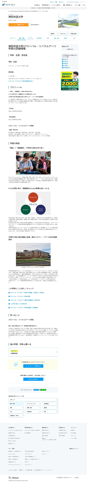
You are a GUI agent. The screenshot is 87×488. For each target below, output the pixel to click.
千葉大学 (66, 65)
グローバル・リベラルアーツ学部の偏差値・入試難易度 (24, 307)
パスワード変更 (74, 438)
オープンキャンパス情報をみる (33, 366)
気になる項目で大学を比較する (14, 438)
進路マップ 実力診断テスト (13, 459)
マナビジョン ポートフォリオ (13, 464)
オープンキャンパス (31, 403)
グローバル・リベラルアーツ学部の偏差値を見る (20, 81)
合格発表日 (29, 411)
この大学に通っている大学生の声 (19, 303)
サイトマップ (49, 470)
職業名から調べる (45, 430)
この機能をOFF (69, 49)
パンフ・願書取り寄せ (18, 24)
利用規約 (20, 470)
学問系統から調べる (62, 430)
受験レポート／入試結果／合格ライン (32, 459)
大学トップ (12, 399)
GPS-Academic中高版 (29, 451)
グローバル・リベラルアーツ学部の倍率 (20, 296)
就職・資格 (29, 407)
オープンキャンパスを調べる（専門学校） (32, 430)
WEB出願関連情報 (34, 24)
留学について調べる (12, 440)
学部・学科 (12, 403)
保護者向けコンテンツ (73, 448)
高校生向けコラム (11, 443)
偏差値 (45, 407)
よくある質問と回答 (28, 470)
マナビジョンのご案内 (12, 470)
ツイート (36, 389)
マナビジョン (8, 4)
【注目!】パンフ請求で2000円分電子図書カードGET (43, 8)
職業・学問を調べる (67, 5)
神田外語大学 (22, 11)
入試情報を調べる (11, 435)
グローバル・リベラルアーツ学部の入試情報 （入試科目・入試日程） (28, 292)
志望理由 (52, 33)
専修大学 (66, 63)
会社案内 (77, 477)
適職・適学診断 (45, 435)
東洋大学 (66, 59)
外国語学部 (14, 352)
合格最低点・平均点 (14, 415)
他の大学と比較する (33, 379)
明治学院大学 (67, 67)
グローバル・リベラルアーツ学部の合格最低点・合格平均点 (25, 300)
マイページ (73, 427)
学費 (11, 407)
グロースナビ (27, 464)
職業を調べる (45, 427)
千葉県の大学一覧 (17, 11)
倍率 (45, 411)
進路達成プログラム (12, 461)
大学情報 (12, 11)
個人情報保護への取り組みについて (64, 477)
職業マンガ (49, 439)
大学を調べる (37, 5)
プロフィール (73, 435)
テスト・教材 (77, 5)
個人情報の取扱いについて (40, 470)
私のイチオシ (63, 33)
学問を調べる (62, 427)
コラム (83, 5)
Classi (26, 461)
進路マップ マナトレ (46, 451)
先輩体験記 (46, 403)
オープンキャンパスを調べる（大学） (15, 430)
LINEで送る (43, 389)
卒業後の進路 (73, 33)
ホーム (9, 11)
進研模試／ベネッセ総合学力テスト (15, 451)
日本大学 (66, 61)
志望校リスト (73, 430)
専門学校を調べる (46, 5)
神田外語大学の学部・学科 (28, 11)
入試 (11, 411)
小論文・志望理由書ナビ (29, 456)
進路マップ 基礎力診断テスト (13, 456)
